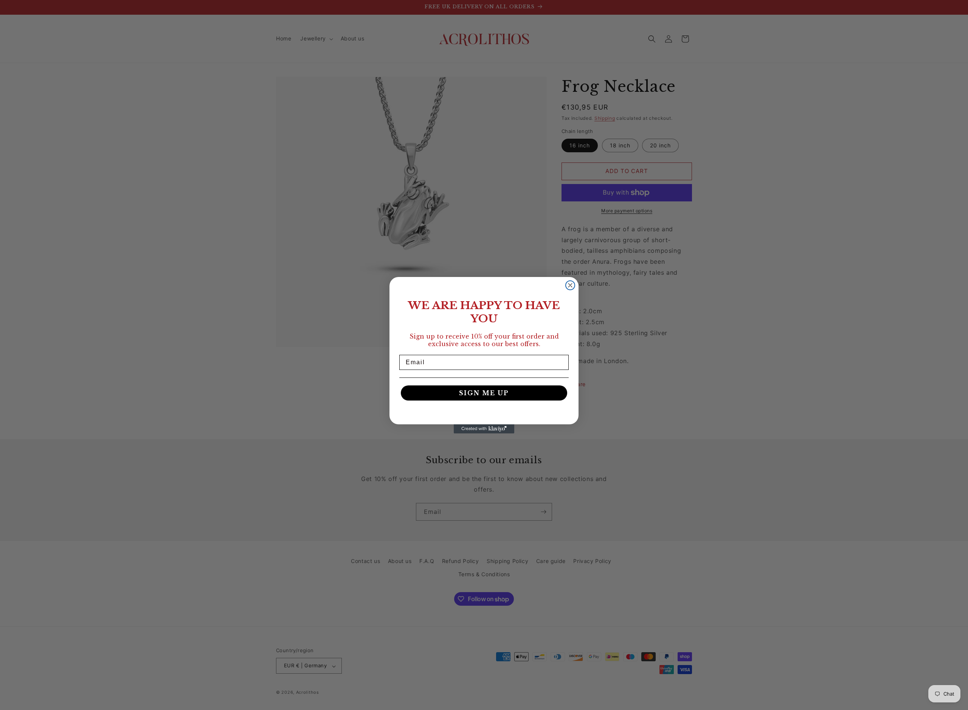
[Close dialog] (570, 285)
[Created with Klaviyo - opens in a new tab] (484, 428)
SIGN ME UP (484, 393)
